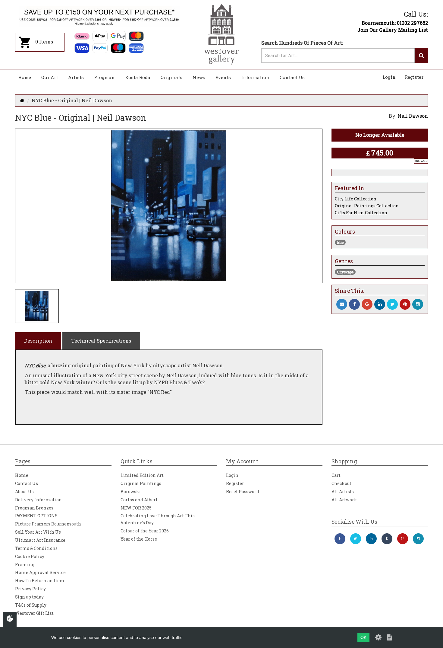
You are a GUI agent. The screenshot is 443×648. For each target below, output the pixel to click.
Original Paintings (141, 483)
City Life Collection (355, 199)
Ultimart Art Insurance (40, 540)
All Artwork (344, 500)
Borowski (131, 491)
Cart (336, 475)
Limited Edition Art (142, 475)
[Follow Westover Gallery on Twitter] (355, 538)
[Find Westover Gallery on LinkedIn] (371, 538)
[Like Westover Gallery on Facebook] (340, 538)
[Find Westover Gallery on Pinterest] (402, 538)
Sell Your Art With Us (38, 532)
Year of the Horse (139, 539)
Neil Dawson (412, 116)
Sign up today (29, 597)
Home (24, 77)
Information (255, 77)
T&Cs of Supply (30, 605)
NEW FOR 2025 (136, 508)
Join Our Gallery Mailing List (392, 30)
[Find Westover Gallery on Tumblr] (387, 538)
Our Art (49, 77)
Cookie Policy (29, 556)
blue (340, 242)
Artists (76, 77)
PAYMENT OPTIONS (36, 516)
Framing (24, 564)
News (199, 77)
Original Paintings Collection (367, 206)
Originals (171, 77)
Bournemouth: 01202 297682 (395, 23)
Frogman (104, 77)
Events (223, 77)
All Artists (342, 491)
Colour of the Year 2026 (145, 531)
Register (414, 77)
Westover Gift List (34, 613)
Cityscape (345, 272)
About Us (24, 491)
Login (389, 77)
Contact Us (292, 77)
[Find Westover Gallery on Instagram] (418, 538)
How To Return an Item (39, 580)
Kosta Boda (137, 77)
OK (363, 637)
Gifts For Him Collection (361, 212)
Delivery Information (38, 500)
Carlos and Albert (139, 500)
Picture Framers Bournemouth (48, 524)
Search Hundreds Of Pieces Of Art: (302, 43)
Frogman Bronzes (34, 508)
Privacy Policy (30, 589)
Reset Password (242, 491)
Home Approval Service (40, 572)
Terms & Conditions (36, 548)
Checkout (341, 483)
